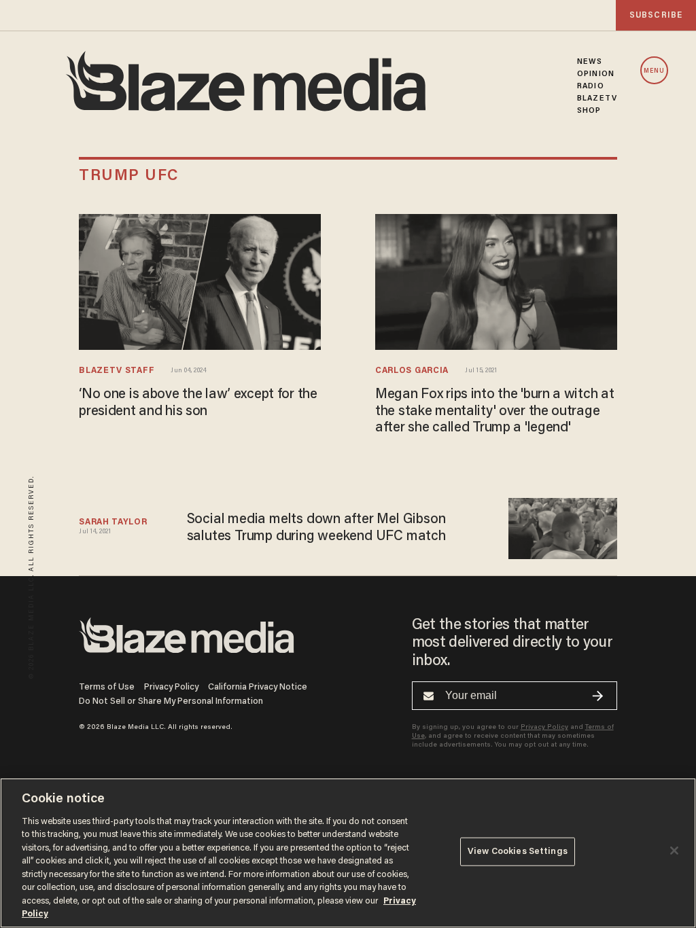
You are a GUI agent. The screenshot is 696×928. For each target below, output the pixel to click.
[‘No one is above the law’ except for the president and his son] (200, 279)
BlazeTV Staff (116, 371)
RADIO (590, 86)
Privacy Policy (171, 687)
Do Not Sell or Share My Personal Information (171, 701)
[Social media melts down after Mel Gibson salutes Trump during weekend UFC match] (562, 527)
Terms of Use (107, 687)
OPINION (595, 74)
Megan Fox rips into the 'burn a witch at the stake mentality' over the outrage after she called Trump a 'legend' (494, 411)
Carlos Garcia (412, 371)
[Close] (674, 850)
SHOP (589, 111)
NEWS (589, 62)
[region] (348, 853)
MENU (654, 71)
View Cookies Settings (518, 851)
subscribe (655, 15)
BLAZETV (597, 98)
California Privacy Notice (257, 687)
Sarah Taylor (113, 522)
